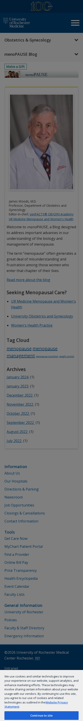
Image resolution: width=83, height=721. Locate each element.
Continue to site (41, 715)
